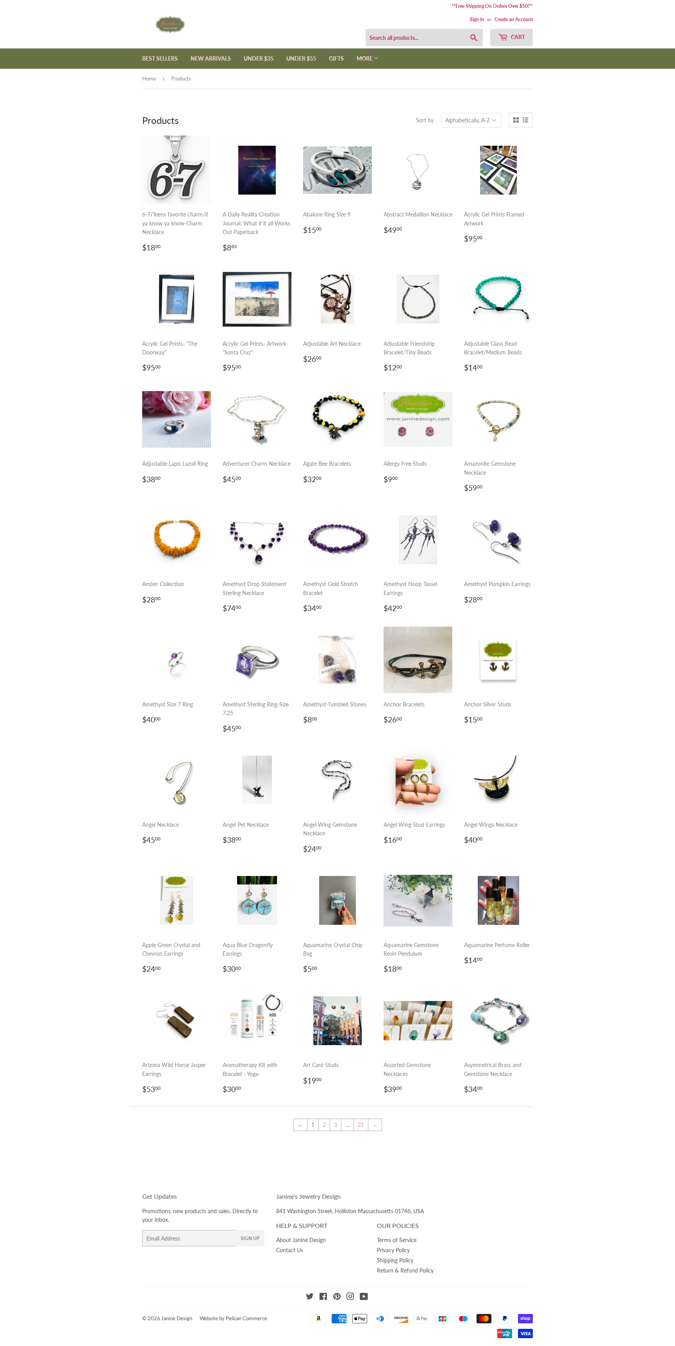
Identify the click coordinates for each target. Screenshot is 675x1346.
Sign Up (250, 1238)
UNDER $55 (301, 58)
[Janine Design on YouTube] (364, 1297)
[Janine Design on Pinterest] (337, 1297)
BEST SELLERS (160, 58)
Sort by (425, 120)
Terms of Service (396, 1240)
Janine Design (176, 1318)
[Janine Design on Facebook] (323, 1297)
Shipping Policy (395, 1260)
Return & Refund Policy (405, 1270)
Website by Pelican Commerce (233, 1318)
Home (149, 78)
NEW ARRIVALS (211, 58)
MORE (365, 58)
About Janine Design (301, 1240)
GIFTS (336, 58)
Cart (517, 37)
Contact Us (289, 1250)
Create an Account (514, 19)
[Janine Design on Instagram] (350, 1297)
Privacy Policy (393, 1250)
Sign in (477, 19)
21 (361, 1124)
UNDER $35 (258, 58)
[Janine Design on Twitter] (310, 1297)
